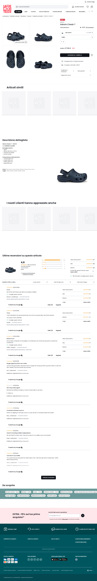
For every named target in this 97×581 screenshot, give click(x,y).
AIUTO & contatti (55, 539)
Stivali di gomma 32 (64, 495)
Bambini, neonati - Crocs (12, 492)
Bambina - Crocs (26, 492)
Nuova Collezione (44, 11)
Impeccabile (73, 272)
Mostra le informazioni (48, 549)
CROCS (62, 22)
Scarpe (29, 16)
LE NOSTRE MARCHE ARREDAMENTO (82, 539)
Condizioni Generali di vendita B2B (24, 570)
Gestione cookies (55, 570)
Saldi (25, 11)
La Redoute (6, 16)
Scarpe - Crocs (37, 492)
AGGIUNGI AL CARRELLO (75, 55)
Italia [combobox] (90, 570)
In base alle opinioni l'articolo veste (79, 271)
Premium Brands (57, 11)
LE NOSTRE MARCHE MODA (80, 542)
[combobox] (40, 282)
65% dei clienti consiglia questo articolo (83, 276)
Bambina (23, 16)
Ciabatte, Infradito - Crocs (51, 492)
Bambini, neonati (14, 16)
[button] (92, 7)
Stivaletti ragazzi (52, 495)
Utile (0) (50, 305)
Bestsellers (82, 11)
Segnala (58, 305)
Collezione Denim (70, 11)
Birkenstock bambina (66, 492)
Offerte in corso (37, 570)
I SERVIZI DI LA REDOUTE (33, 539)
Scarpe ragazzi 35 (10, 495)
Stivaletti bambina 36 (23, 495)
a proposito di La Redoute (10, 539)
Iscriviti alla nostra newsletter (57, 512)
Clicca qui (65, 519)
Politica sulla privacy (46, 570)
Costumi (33, 11)
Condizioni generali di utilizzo (67, 570)
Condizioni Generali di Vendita (10, 570)
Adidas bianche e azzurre (38, 495)
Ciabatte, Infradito (38, 16)
